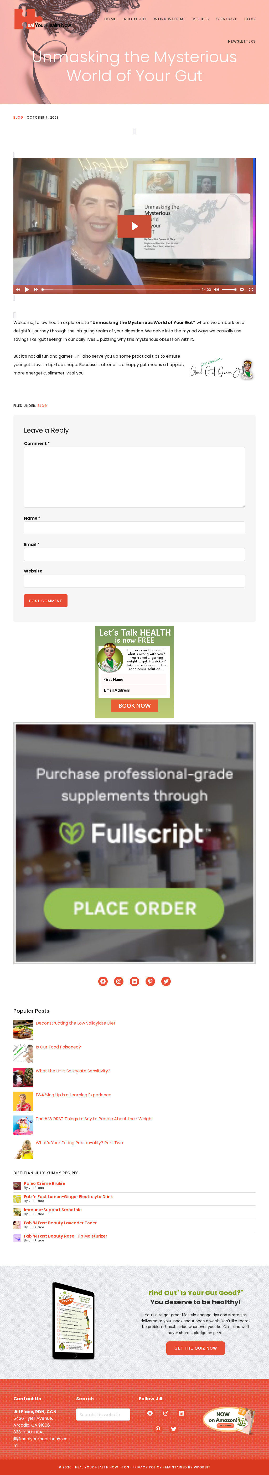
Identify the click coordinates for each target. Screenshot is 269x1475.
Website (33, 571)
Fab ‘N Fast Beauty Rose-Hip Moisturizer (65, 1236)
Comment (37, 443)
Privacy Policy (147, 1467)
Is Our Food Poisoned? (58, 1047)
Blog (18, 117)
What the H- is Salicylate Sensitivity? (73, 1071)
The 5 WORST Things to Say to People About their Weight (94, 1119)
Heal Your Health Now (42, 19)
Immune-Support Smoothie (53, 1210)
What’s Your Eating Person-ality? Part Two (79, 1143)
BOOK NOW (134, 705)
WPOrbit (202, 1467)
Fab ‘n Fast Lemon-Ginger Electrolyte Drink (68, 1196)
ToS (125, 1467)
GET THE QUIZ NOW (195, 1348)
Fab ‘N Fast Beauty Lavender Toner (60, 1223)
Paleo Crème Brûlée (44, 1183)
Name (32, 518)
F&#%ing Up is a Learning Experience (73, 1095)
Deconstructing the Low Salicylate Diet (76, 1023)
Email (32, 544)
